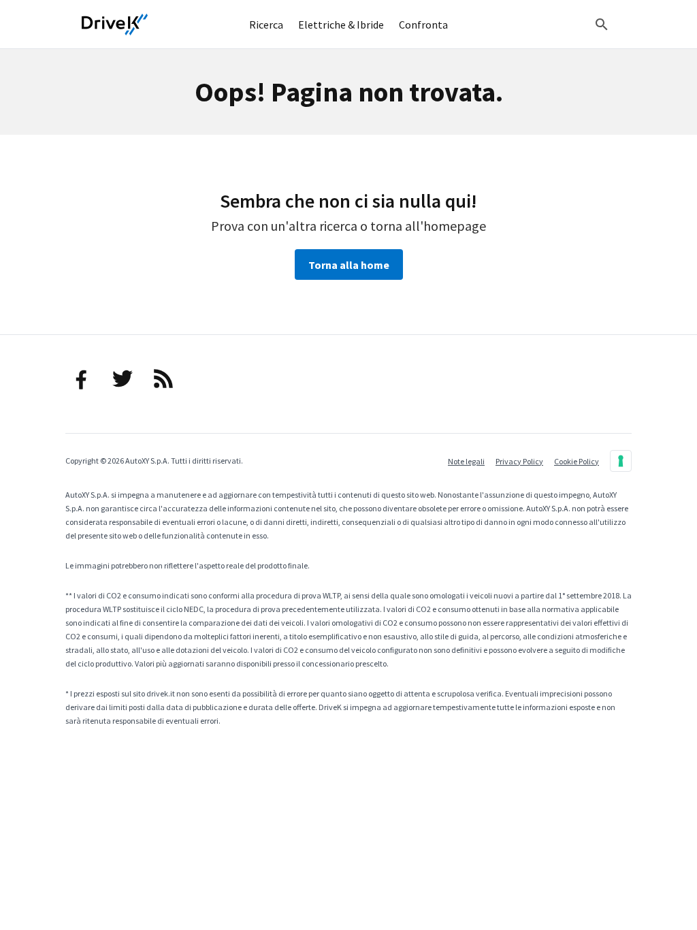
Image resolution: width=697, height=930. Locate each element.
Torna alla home (348, 265)
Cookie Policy (576, 461)
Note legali (466, 461)
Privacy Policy (519, 461)
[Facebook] (81, 378)
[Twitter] (122, 378)
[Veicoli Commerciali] (115, 24)
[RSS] (163, 378)
